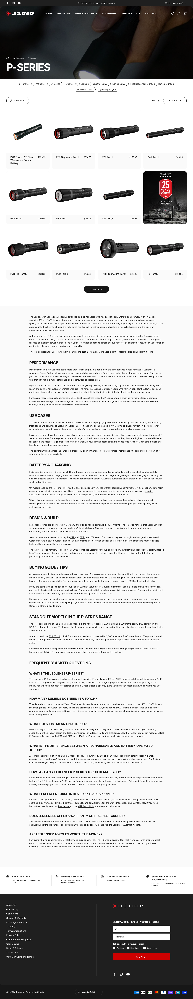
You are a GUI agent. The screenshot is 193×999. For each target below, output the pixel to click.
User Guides (12, 944)
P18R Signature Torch (114, 273)
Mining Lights (118, 84)
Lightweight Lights (107, 89)
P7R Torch (107, 157)
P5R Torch (62, 273)
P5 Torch (152, 273)
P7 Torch (61, 218)
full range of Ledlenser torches (127, 342)
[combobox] (176, 3)
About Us (11, 905)
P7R (137, 385)
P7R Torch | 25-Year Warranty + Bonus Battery (21, 160)
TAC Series (40, 84)
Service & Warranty (16, 918)
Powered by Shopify (35, 992)
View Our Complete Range (20, 956)
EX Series (55, 84)
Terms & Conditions (16, 931)
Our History (12, 909)
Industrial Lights (99, 84)
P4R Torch (153, 157)
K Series (83, 84)
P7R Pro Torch (18, 273)
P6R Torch (16, 218)
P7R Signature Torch (67, 157)
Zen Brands (12, 952)
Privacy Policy (13, 935)
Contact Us (12, 913)
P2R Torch (108, 218)
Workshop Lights (85, 89)
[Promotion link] (165, 197)
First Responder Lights (141, 84)
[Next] (129, 3)
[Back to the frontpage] (7, 58)
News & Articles (14, 948)
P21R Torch (54, 636)
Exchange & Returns (16, 922)
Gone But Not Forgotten (18, 939)
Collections (18, 58)
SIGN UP (141, 956)
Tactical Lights (165, 84)
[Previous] (64, 3)
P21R (66, 385)
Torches (25, 84)
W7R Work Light (97, 648)
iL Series (69, 84)
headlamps (35, 445)
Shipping (10, 926)
